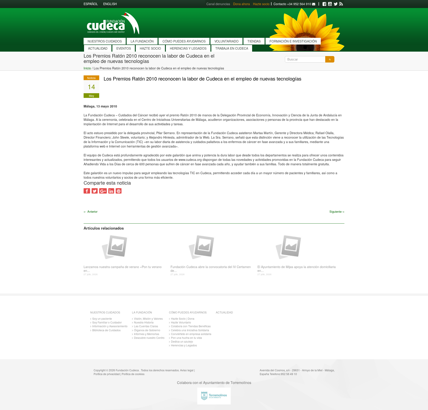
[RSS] (341, 4)
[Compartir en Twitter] (95, 191)
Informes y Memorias (146, 334)
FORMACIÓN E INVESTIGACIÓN (293, 41)
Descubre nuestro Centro (149, 337)
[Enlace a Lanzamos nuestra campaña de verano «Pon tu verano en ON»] (125, 247)
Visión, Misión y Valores (148, 318)
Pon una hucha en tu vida (186, 337)
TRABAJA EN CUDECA (231, 48)
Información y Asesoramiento (110, 326)
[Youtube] (330, 4)
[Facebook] (324, 4)
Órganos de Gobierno (147, 330)
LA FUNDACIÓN (142, 41)
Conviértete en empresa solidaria (191, 334)
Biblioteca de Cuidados (106, 330)
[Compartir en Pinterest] (118, 191)
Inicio (87, 68)
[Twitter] (335, 4)
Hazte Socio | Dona (182, 318)
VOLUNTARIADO (226, 41)
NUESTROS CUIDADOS (105, 41)
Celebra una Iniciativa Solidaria (190, 330)
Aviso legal (186, 370)
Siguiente (336, 211)
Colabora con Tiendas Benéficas (191, 326)
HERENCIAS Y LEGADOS (188, 48)
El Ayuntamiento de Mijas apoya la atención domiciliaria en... (296, 269)
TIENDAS (254, 41)
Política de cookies (133, 374)
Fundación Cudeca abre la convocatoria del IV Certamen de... (211, 269)
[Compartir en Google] (103, 191)
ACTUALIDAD (97, 48)
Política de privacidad (107, 374)
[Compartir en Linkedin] (111, 191)
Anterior (90, 211)
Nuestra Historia (144, 322)
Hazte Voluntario (181, 322)
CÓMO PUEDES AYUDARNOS (184, 41)
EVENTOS (123, 48)
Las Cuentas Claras (146, 326)
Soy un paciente (102, 318)
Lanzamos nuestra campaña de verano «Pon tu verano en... (123, 269)
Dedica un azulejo (182, 341)
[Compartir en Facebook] (87, 191)
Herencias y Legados (184, 345)
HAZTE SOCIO (150, 48)
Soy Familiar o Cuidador (107, 322)
